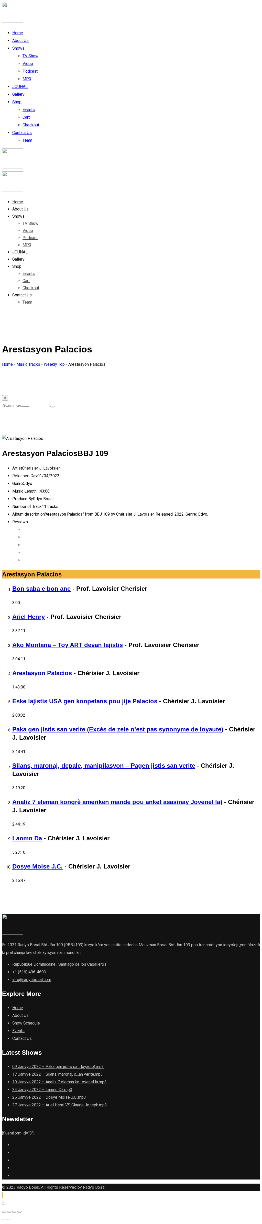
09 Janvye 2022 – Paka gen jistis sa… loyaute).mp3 (58, 1066)
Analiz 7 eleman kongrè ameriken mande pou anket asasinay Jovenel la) (117, 801)
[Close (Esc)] (4, 1211)
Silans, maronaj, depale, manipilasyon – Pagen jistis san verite (103, 765)
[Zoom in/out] (19, 1211)
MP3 (27, 78)
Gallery (18, 94)
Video (28, 63)
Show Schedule (26, 1023)
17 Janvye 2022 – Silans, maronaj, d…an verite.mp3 (57, 1074)
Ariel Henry (28, 616)
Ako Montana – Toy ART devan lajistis (67, 644)
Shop (16, 101)
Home (17, 32)
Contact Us (22, 132)
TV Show (30, 55)
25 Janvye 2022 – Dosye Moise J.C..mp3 (49, 1097)
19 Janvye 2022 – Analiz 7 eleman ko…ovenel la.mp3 (59, 1082)
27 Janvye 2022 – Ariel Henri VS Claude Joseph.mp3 (59, 1105)
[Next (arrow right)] (9, 1219)
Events (29, 109)
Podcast (30, 71)
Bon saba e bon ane (41, 588)
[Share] (9, 1211)
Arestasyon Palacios (42, 673)
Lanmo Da (27, 838)
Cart (26, 117)
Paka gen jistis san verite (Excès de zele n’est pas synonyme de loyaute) (117, 729)
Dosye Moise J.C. (37, 866)
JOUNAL (20, 86)
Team (27, 140)
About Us (20, 40)
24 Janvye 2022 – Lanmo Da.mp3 (42, 1089)
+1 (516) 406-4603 (29, 972)
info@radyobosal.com (31, 979)
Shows (18, 48)
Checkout (31, 125)
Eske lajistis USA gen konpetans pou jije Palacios (84, 701)
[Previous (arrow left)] (4, 1219)
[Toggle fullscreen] (14, 1211)
